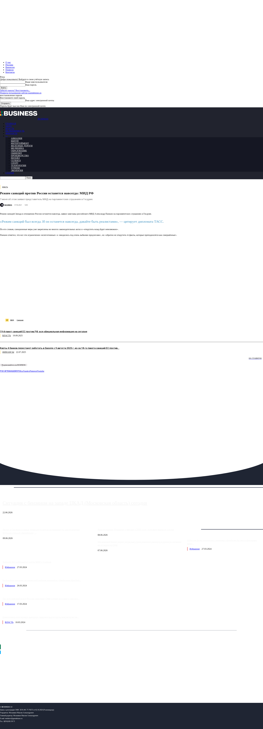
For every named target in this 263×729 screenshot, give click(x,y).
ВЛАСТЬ (9, 128)
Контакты (10, 72)
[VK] (50, 312)
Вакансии (10, 67)
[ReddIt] (79, 312)
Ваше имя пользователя (36, 82)
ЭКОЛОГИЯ (17, 170)
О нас (8, 62)
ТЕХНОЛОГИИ (18, 165)
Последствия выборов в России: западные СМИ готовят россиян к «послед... (41, 598)
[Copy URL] (118, 312)
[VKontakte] (26, 692)
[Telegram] (59, 312)
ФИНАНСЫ (11, 133)
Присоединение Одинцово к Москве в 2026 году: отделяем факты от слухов (136, 529)
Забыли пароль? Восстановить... (15, 90)
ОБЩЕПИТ (16, 153)
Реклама (9, 65)
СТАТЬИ (9, 173)
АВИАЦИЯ (16, 138)
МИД (12, 320)
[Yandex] (34, 692)
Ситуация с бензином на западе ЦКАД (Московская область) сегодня (75, 503)
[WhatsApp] (30, 312)
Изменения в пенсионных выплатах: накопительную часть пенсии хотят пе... (41, 617)
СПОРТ (14, 163)
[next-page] (41, 360)
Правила (9, 70)
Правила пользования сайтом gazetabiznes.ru (20, 93)
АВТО (8, 126)
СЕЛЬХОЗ (16, 160)
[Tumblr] (89, 312)
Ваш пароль (30, 85)
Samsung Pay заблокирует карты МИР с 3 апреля (27, 562)
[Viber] (40, 312)
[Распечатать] (128, 312)
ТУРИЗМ (15, 168)
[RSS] (11, 692)
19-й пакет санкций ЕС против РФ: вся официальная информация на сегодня (43, 331)
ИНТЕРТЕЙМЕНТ (20, 143)
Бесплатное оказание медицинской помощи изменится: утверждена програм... (42, 580)
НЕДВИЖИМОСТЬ (14, 131)
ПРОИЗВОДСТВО (20, 155)
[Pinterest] (69, 312)
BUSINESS (8, 205)
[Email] (108, 312)
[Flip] (99, 312)
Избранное (195, 549)
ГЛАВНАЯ (10, 123)
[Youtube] (42, 692)
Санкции (20, 320)
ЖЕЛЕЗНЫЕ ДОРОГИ (22, 146)
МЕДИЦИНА (17, 148)
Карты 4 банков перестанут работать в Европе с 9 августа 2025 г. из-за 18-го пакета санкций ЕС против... (59, 348)
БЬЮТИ (15, 141)
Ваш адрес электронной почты (39, 100)
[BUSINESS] (2, 205)
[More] (138, 312)
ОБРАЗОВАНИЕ (19, 151)
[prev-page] (13, 360)
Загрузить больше (195, 526)
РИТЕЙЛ (15, 158)
